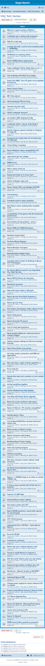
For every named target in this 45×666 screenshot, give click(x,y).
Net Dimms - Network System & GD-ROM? (23, 571)
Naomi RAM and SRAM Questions (20, 228)
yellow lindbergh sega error (17, 181)
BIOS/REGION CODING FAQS (18, 254)
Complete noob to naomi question (20, 201)
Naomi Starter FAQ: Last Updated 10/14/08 (23, 187)
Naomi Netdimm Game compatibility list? (23, 150)
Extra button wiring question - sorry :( (21, 222)
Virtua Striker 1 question (16, 145)
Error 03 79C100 (13, 534)
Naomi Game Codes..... (16, 89)
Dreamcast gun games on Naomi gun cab (23, 565)
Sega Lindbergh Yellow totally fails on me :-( (24, 68)
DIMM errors (12, 163)
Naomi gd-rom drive (15, 303)
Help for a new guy (14, 41)
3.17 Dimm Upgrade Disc (16, 596)
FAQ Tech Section (11, 16)
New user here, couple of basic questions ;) (24, 363)
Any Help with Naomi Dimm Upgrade (21, 396)
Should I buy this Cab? (16, 106)
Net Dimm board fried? (16, 235)
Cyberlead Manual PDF (16, 577)
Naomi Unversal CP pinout (17, 321)
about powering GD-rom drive (18, 101)
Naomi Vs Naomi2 (14, 616)
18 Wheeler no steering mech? (19, 55)
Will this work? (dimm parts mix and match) (24, 559)
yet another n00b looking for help (20, 118)
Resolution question (15, 284)
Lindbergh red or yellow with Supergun (22, 36)
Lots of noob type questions (18, 327)
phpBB (16, 660)
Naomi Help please (14, 315)
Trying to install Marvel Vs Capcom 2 (21, 553)
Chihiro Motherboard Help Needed (20, 390)
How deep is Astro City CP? (17, 505)
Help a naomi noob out (16, 169)
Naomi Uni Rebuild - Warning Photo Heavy (23, 604)
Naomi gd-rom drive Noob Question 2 (21, 297)
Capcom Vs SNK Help (15, 494)
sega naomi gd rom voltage (17, 156)
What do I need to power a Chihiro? (21, 30)
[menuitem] (6, 7)
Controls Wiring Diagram (16, 241)
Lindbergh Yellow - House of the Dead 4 (22, 124)
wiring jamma (12, 194)
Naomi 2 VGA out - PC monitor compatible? (24, 408)
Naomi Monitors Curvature (17, 248)
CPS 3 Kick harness (14, 519)
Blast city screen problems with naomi (22, 402)
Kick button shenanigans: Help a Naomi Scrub (25, 309)
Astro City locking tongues (17, 448)
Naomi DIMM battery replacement (20, 61)
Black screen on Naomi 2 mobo (19, 429)
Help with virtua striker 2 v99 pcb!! (20, 290)
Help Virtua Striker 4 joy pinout (19, 348)
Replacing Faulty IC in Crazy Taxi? (20, 175)
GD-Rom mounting (14, 454)
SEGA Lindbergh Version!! (17, 113)
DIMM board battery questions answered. (23, 622)
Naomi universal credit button (18, 435)
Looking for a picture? (15, 540)
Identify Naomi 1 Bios (15, 415)
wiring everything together (17, 384)
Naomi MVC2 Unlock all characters (20, 278)
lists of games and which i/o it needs (21, 75)
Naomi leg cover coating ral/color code (22, 547)
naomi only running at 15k (17, 610)
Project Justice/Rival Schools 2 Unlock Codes (24, 590)
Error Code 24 (12, 369)
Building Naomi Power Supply (19, 441)
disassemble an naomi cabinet (19, 500)
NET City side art (13, 96)
